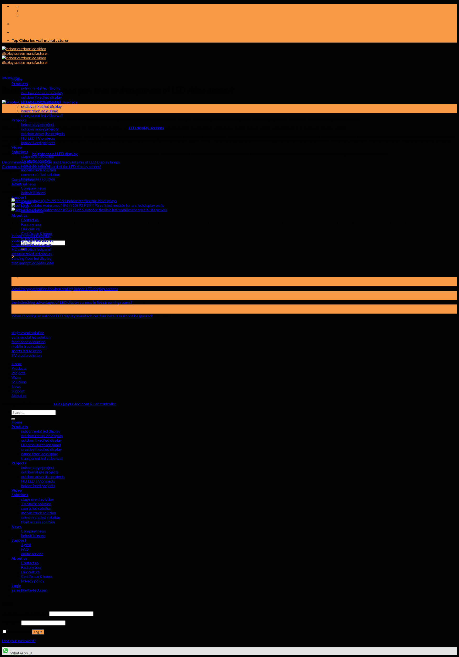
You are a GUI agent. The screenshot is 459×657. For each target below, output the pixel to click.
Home (16, 363)
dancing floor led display (31, 258)
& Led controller (103, 404)
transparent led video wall (42, 115)
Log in (38, 632)
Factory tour (31, 224)
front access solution (38, 179)
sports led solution (26, 350)
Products (19, 83)
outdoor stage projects (40, 472)
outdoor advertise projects (43, 133)
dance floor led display (39, 111)
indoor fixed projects (38, 485)
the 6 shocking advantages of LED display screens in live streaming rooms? (71, 302)
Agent (26, 544)
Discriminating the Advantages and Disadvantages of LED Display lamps (61, 162)
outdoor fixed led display (41, 97)
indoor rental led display (31, 235)
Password (11, 622)
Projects (18, 372)
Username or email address (25, 613)
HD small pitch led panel (31, 249)
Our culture (30, 229)
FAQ (25, 549)
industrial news (33, 192)
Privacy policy (32, 581)
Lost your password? (19, 640)
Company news (33, 188)
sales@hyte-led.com (71, 404)
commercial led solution (40, 174)
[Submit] (13, 419)
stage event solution (37, 156)
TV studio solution (26, 355)
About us (19, 215)
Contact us (30, 219)
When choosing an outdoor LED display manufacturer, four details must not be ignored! (82, 316)
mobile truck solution (38, 170)
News (16, 386)
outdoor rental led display (32, 240)
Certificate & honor (37, 576)
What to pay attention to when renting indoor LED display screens (64, 288)
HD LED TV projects (38, 481)
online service (32, 553)
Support (18, 197)
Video (16, 377)
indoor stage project (37, 124)
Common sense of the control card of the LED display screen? (51, 166)
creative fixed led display (41, 106)
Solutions (19, 382)
